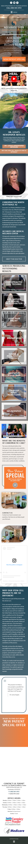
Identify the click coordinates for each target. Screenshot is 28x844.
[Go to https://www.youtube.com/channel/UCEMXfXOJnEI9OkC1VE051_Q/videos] (14, 3)
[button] (14, 59)
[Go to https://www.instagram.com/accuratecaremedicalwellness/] (17, 3)
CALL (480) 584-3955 (14, 8)
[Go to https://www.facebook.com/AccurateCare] (11, 3)
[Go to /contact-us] (14, 516)
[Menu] (14, 841)
